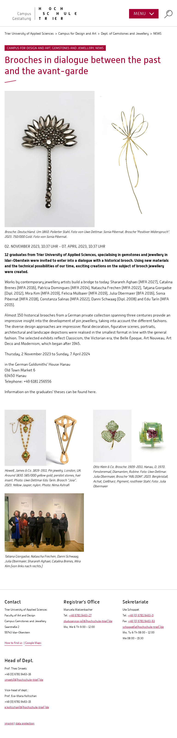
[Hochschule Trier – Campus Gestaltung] (88, 13)
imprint (9, 723)
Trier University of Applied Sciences (29, 33)
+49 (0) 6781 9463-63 (141, 621)
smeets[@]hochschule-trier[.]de (24, 679)
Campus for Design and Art (77, 33)
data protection (25, 723)
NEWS (157, 33)
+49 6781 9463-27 (80, 615)
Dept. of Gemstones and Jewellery (125, 33)
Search (168, 14)
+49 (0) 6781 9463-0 (140, 615)
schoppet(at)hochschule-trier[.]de (143, 627)
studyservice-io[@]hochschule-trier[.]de (88, 621)
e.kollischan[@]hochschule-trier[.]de (27, 707)
